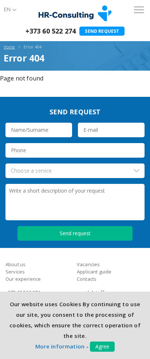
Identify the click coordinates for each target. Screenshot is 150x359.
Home (9, 47)
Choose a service (31, 170)
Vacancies (88, 264)
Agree (102, 346)
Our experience (23, 279)
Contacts (86, 279)
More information (60, 346)
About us (15, 264)
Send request (102, 31)
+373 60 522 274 (50, 31)
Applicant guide (94, 271)
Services (15, 271)
